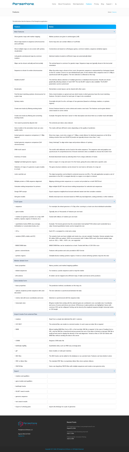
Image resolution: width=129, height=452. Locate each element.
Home (109, 12)
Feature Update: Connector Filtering (76, 437)
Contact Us (21, 436)
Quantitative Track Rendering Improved (77, 431)
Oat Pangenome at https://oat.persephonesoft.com (81, 426)
